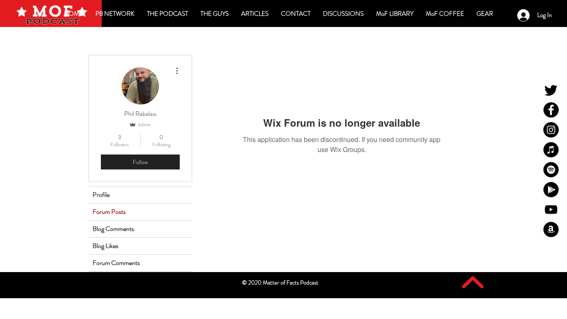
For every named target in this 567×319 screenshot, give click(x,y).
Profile (101, 194)
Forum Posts (109, 211)
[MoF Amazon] (551, 229)
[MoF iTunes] (551, 149)
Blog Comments (113, 228)
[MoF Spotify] (551, 169)
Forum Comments (116, 262)
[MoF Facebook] (551, 110)
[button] (343, 13)
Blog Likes (105, 245)
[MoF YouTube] (551, 209)
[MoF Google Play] (551, 189)
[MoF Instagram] (551, 129)
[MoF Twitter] (551, 90)
